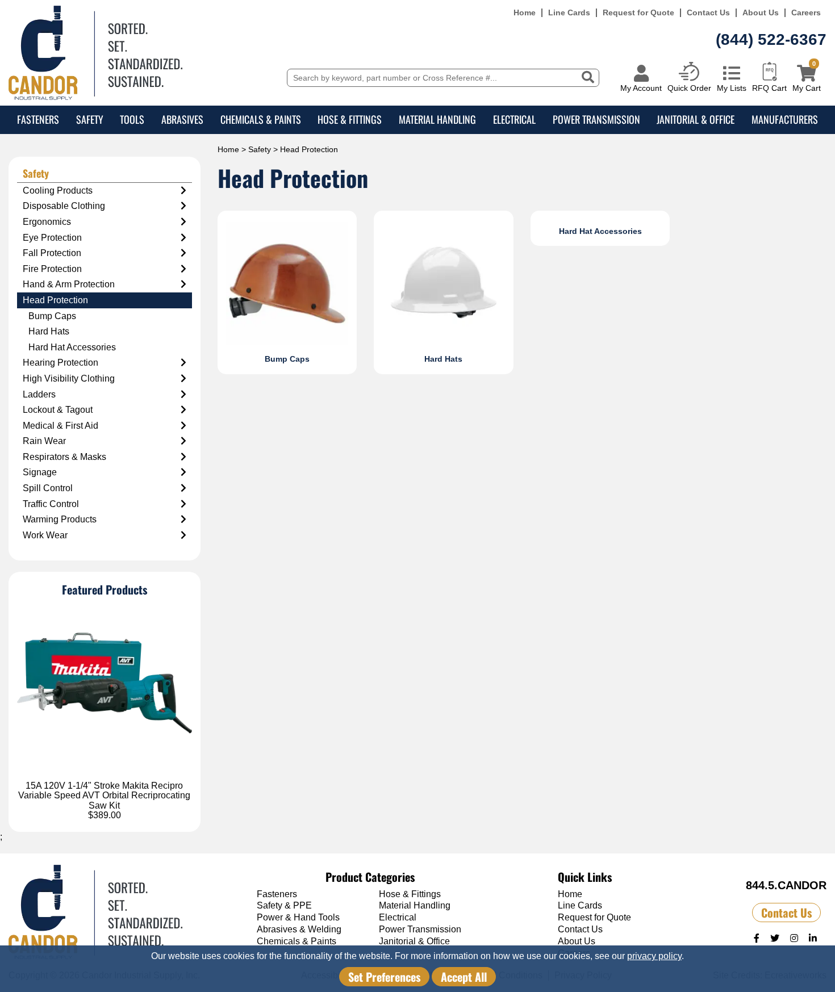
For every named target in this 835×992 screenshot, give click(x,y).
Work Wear (45, 535)
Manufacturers (785, 119)
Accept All (464, 976)
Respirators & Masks (64, 457)
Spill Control (48, 488)
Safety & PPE (284, 905)
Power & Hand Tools (298, 917)
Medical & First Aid (60, 425)
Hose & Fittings (350, 119)
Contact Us (708, 13)
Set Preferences (384, 976)
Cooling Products (58, 190)
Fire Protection (52, 269)
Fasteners (38, 119)
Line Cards (569, 13)
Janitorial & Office (695, 119)
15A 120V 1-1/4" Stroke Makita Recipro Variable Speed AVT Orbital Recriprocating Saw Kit (104, 795)
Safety (89, 119)
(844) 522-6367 (771, 39)
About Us (760, 13)
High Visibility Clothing (69, 378)
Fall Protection (52, 253)
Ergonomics (47, 222)
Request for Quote (638, 13)
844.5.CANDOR (786, 885)
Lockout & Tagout (58, 410)
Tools (132, 119)
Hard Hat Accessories (72, 347)
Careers (806, 13)
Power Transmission (596, 119)
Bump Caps (52, 316)
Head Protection (55, 300)
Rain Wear (44, 441)
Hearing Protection (60, 362)
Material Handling (437, 119)
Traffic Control (51, 504)
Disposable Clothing (64, 206)
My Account (641, 88)
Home (524, 13)
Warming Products (60, 519)
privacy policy (654, 956)
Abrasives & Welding (299, 929)
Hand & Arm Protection (69, 284)
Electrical (514, 119)
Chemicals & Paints (260, 119)
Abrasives (182, 119)
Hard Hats (48, 331)
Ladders (39, 394)
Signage (40, 472)
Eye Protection (52, 237)
